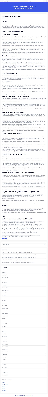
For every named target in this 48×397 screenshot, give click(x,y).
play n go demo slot (36, 229)
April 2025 (4, 303)
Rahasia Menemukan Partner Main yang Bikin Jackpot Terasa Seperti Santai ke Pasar (17, 259)
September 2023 (5, 351)
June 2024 (4, 328)
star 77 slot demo (5, 236)
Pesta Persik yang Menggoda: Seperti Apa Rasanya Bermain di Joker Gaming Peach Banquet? (19, 257)
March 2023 (4, 367)
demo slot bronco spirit (14, 227)
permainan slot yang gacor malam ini (25, 229)
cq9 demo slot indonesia (23, 225)
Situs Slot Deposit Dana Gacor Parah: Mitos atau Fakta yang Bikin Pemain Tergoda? (17, 252)
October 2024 (4, 318)
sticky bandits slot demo (13, 236)
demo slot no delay (23, 227)
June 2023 (4, 359)
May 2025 (4, 300)
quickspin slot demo (11, 231)
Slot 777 (3, 18)
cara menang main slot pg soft (20, 224)
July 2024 (4, 326)
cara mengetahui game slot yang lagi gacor (10, 225)
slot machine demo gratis (15, 233)
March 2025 (4, 305)
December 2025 (5, 282)
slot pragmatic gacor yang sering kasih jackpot (10, 235)
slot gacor (4, 390)
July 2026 (4, 269)
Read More (4, 238)
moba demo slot (5, 229)
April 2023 (4, 364)
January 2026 (4, 280)
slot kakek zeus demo (6, 233)
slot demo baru (35, 231)
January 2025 (4, 310)
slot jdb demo (35, 232)
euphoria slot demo (15, 228)
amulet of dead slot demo (9, 224)
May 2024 (4, 331)
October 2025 (4, 287)
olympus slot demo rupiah (13, 229)
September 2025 (5, 290)
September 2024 (5, 321)
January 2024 (4, 341)
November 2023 (5, 346)
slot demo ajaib (29, 231)
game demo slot (23, 228)
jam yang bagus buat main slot (38, 228)
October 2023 (4, 349)
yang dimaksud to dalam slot (24, 236)
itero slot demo (29, 228)
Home (16, 8)
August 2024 (4, 323)
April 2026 (4, 272)
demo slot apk (31, 225)
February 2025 (5, 308)
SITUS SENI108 (5, 384)
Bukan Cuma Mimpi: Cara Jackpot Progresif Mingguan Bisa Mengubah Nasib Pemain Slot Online (19, 254)
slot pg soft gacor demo (25, 233)
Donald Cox (7, 18)
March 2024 (4, 336)
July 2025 (4, 295)
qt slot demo (4, 231)
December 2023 (5, 344)
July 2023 (4, 357)
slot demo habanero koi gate (7, 232)
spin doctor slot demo (35, 235)
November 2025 (5, 285)
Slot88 (3, 382)
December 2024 (5, 313)
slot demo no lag (22, 232)
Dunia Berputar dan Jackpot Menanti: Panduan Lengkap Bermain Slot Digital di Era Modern (18, 262)
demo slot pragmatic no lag (32, 227)
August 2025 (4, 292)
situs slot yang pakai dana (20, 231)
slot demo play (29, 232)
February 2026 (5, 277)
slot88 (3, 386)
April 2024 (4, 333)
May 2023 (4, 362)
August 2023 (4, 354)
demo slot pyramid (41, 227)
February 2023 (5, 369)
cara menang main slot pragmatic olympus (34, 224)
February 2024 (5, 339)
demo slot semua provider (7, 228)
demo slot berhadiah (6, 227)
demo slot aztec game (39, 225)
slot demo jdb (16, 232)
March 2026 (4, 274)
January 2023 (4, 372)
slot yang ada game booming (25, 235)
